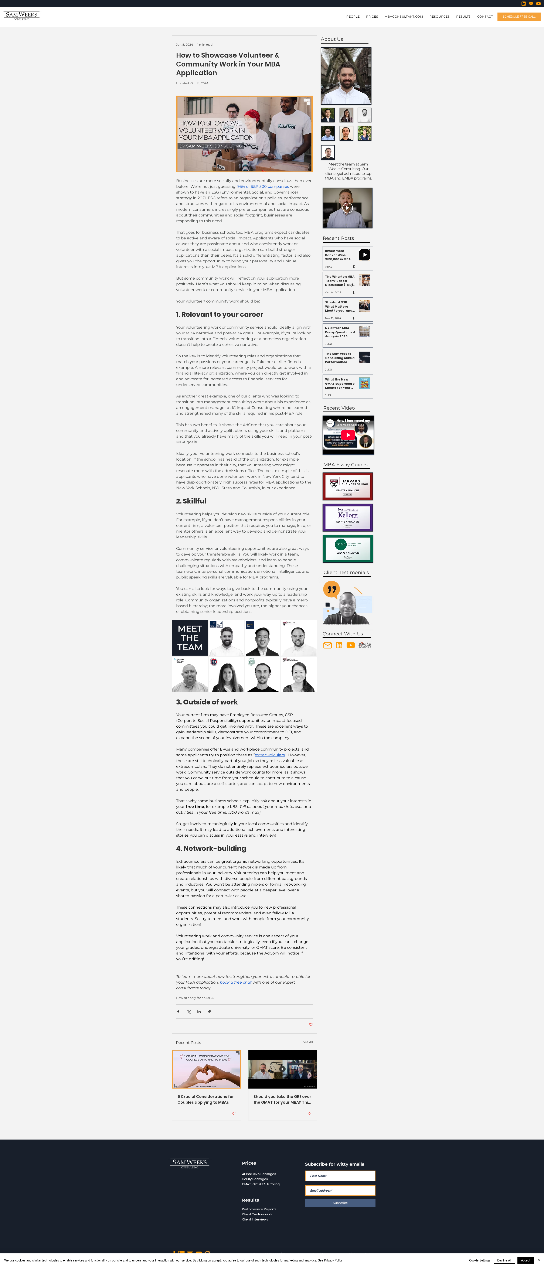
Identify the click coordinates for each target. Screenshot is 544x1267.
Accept (525, 1260)
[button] (339, 583)
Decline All (504, 1260)
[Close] (538, 1260)
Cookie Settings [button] (479, 1260)
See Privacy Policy (330, 1260)
